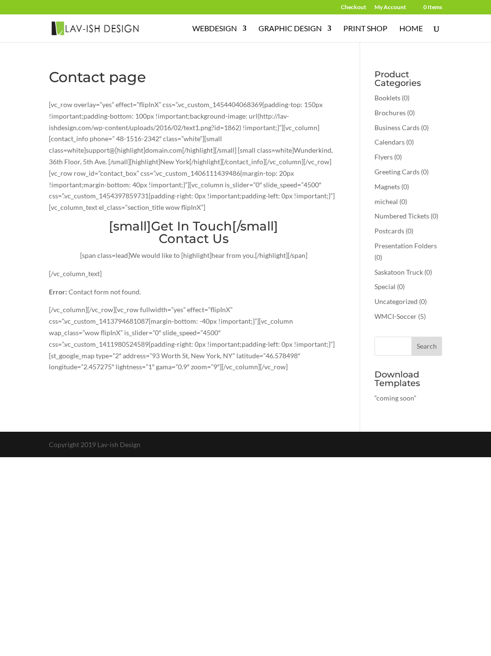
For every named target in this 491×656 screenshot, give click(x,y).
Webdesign (214, 29)
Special (385, 286)
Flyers (383, 157)
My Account (390, 7)
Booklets (387, 98)
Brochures (390, 113)
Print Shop (365, 29)
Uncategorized (396, 301)
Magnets (387, 186)
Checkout (353, 7)
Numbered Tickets (401, 216)
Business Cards (397, 127)
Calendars (389, 142)
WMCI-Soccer (395, 316)
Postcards (389, 231)
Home (411, 29)
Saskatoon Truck (398, 272)
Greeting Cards (397, 172)
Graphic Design (290, 29)
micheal (386, 201)
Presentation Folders (405, 246)
